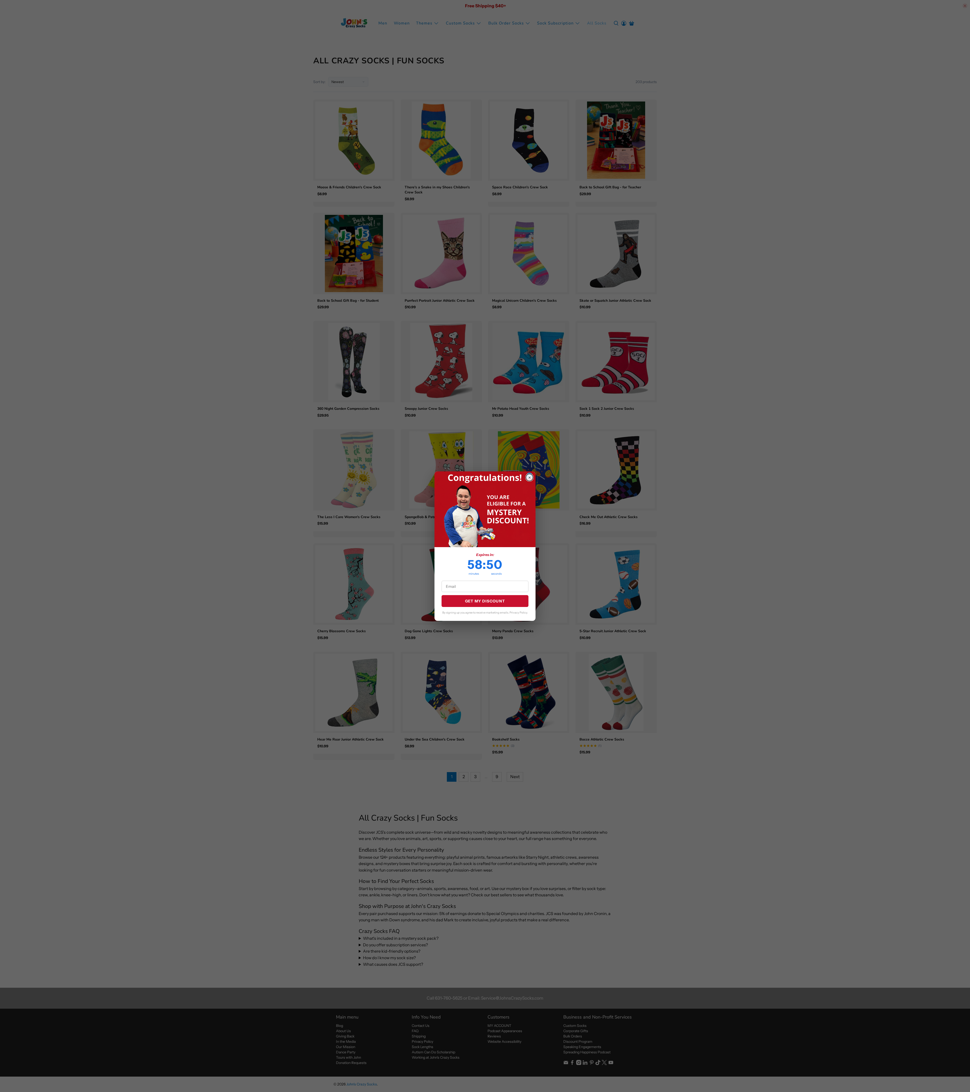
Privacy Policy (518, 612)
